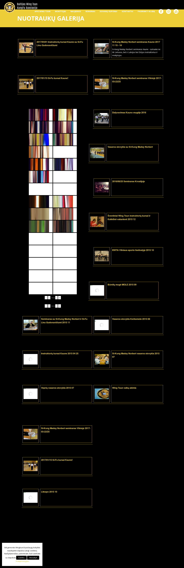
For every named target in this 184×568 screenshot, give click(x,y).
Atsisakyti (33, 557)
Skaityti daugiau (22, 561)
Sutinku (21, 557)
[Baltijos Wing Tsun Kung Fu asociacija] (20, 7)
